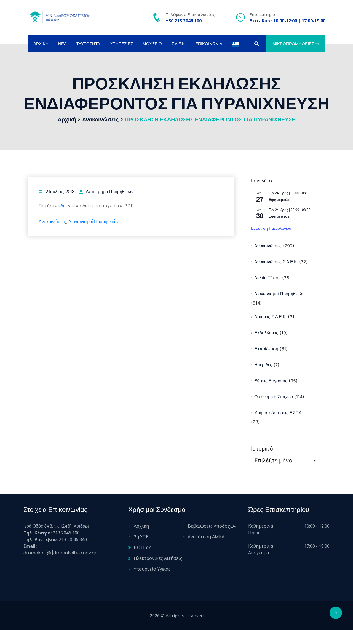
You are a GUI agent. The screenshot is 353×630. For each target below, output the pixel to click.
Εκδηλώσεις (266, 333)
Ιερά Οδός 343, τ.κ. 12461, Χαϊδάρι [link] (56, 526)
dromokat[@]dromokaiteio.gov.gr (60, 553)
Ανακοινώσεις (52, 221)
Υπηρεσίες (121, 44)
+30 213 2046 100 (184, 21)
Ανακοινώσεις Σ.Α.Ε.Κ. (276, 262)
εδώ (62, 206)
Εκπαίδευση (266, 349)
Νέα (62, 44)
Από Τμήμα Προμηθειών (109, 192)
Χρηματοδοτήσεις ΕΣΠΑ (278, 413)
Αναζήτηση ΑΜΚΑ (206, 537)
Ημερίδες (263, 365)
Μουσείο (152, 44)
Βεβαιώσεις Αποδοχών (212, 526)
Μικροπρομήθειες (293, 44)
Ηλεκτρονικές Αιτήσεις (158, 558)
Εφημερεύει (279, 199)
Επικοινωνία (208, 44)
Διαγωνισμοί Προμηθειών (93, 221)
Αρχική (41, 44)
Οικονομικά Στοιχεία (273, 397)
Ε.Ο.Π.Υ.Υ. (143, 547)
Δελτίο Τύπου (267, 278)
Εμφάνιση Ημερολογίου (271, 228)
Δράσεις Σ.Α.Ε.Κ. (270, 317)
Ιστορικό (262, 448)
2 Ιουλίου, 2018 (60, 192)
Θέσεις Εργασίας (270, 381)
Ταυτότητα (88, 44)
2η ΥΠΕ (141, 537)
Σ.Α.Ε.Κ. (179, 44)
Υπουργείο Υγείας (152, 569)
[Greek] (235, 44)
